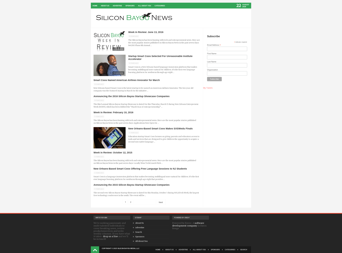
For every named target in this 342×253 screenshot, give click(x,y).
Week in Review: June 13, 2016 (145, 32)
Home (95, 6)
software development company (188, 224)
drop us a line (110, 236)
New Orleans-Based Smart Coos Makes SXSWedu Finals (160, 128)
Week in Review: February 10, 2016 (113, 112)
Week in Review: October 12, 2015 (113, 152)
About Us (105, 6)
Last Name (211, 62)
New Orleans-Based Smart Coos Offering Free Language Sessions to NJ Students (140, 168)
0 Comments (118, 49)
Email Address (214, 45)
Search (138, 232)
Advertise (117, 6)
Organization (212, 70)
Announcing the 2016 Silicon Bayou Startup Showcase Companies (132, 96)
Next (161, 202)
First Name (211, 53)
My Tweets (208, 88)
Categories (160, 6)
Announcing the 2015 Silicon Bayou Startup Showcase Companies (132, 185)
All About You (144, 6)
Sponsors (130, 6)
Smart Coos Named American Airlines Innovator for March (127, 80)
